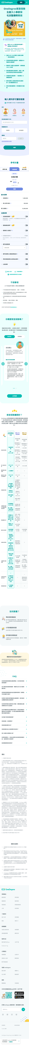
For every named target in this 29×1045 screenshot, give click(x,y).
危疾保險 (17, 908)
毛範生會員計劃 (5, 929)
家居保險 (4, 904)
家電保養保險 (18, 904)
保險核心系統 (5, 958)
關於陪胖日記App (6, 942)
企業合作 (17, 954)
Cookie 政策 (4, 1028)
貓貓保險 (4, 901)
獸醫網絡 (4, 983)
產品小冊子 (9, 271)
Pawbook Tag (5, 945)
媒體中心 (17, 970)
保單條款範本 (14, 307)
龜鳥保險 (17, 901)
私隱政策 (3, 1025)
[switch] (26, 216)
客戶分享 (4, 917)
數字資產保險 (5, 962)
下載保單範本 (19, 271)
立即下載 (17, 942)
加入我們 (4, 974)
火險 (3, 908)
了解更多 (11, 1042)
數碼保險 (17, 958)
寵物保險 (4, 897)
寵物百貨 (17, 933)
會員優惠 (17, 929)
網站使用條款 (17, 1025)
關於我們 (4, 970)
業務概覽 (4, 954)
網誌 (3, 921)
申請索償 (17, 983)
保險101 (17, 921)
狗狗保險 (17, 897)
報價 (21, 2)
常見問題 (17, 917)
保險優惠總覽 (5, 933)
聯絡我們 (17, 974)
